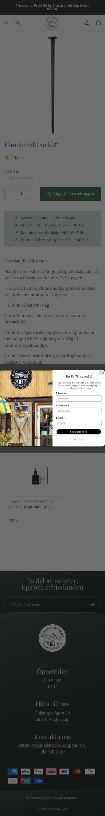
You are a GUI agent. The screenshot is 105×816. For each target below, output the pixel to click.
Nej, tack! (79, 440)
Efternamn (62, 405)
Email (59, 418)
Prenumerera (79, 431)
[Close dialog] (102, 373)
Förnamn (61, 393)
